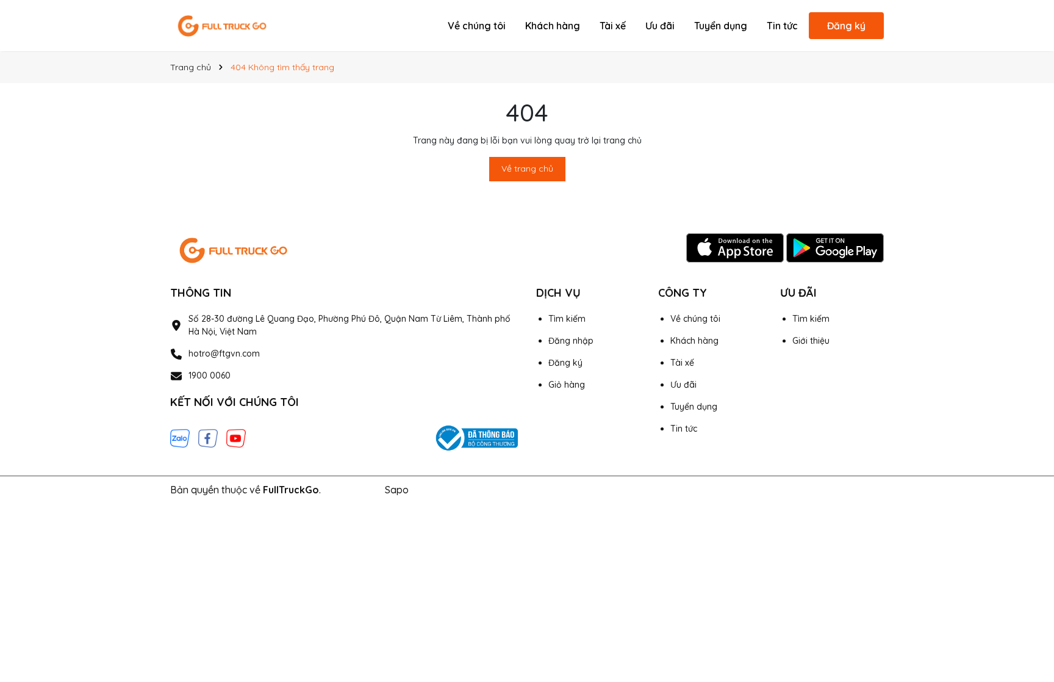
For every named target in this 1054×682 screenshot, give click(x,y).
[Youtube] (236, 437)
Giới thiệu (811, 340)
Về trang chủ (527, 168)
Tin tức (782, 26)
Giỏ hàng (566, 384)
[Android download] (835, 247)
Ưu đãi (660, 26)
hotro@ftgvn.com (224, 353)
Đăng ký (846, 26)
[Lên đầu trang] (1028, 572)
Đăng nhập (570, 340)
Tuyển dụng (720, 26)
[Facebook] (208, 437)
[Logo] (222, 25)
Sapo (397, 490)
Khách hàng (552, 26)
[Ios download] (736, 247)
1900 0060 (209, 375)
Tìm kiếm (567, 318)
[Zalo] (180, 437)
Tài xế (613, 26)
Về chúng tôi (477, 26)
